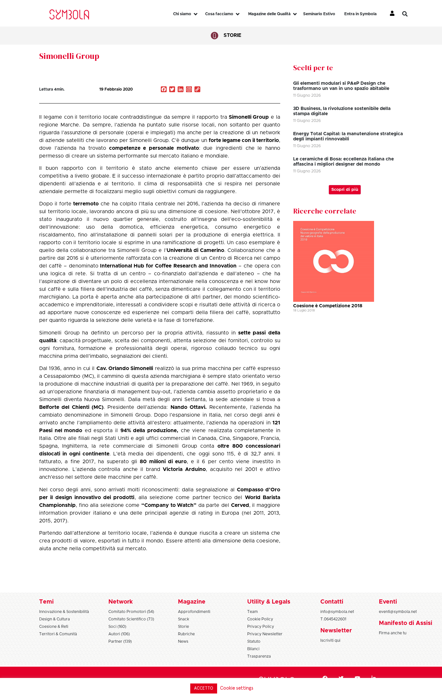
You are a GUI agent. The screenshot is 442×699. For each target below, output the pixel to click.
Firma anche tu (392, 633)
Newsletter (336, 631)
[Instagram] (189, 89)
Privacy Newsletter (264, 634)
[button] (409, 14)
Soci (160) (117, 626)
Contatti (331, 602)
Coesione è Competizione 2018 (327, 306)
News (183, 641)
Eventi (388, 602)
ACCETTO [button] (203, 688)
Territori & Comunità (58, 634)
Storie (232, 35)
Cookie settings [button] (236, 688)
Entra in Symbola (360, 14)
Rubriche (186, 634)
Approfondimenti (194, 612)
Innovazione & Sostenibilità (64, 612)
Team (252, 612)
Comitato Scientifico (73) (131, 619)
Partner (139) (120, 641)
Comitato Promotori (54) (131, 612)
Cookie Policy (260, 619)
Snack (183, 619)
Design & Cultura (54, 619)
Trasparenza (259, 656)
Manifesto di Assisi (405, 623)
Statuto (253, 641)
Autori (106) (119, 634)
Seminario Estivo (319, 14)
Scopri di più (344, 190)
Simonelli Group (69, 55)
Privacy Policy (260, 626)
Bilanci (253, 649)
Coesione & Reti (53, 626)
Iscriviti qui (330, 640)
